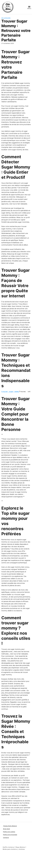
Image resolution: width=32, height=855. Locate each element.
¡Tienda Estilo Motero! (10, 826)
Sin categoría (5, 18)
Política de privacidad (10, 834)
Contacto (6, 837)
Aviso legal (6, 829)
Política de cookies (9, 831)
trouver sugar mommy (10, 391)
